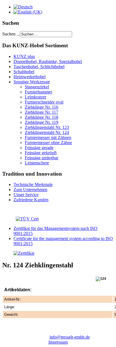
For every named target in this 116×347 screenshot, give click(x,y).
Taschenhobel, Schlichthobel (39, 66)
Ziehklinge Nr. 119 (41, 122)
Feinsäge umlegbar (41, 157)
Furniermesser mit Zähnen (48, 137)
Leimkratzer (35, 97)
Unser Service (26, 194)
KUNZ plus (24, 56)
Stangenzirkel (37, 86)
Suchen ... (11, 34)
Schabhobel (24, 71)
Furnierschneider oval (44, 102)
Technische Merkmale (33, 184)
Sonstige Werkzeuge (32, 81)
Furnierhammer (38, 91)
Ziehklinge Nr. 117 (41, 112)
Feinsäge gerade (39, 147)
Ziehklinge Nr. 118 (41, 117)
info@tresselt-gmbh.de (70, 337)
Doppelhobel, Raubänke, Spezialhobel (48, 61)
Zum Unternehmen (30, 189)
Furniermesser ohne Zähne (48, 142)
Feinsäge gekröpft (41, 152)
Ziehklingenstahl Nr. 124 (47, 132)
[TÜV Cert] (27, 218)
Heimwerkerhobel (30, 76)
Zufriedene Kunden (31, 199)
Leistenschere (37, 162)
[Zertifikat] (18, 253)
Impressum (58, 342)
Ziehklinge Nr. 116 (41, 107)
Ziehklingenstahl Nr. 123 (47, 127)
